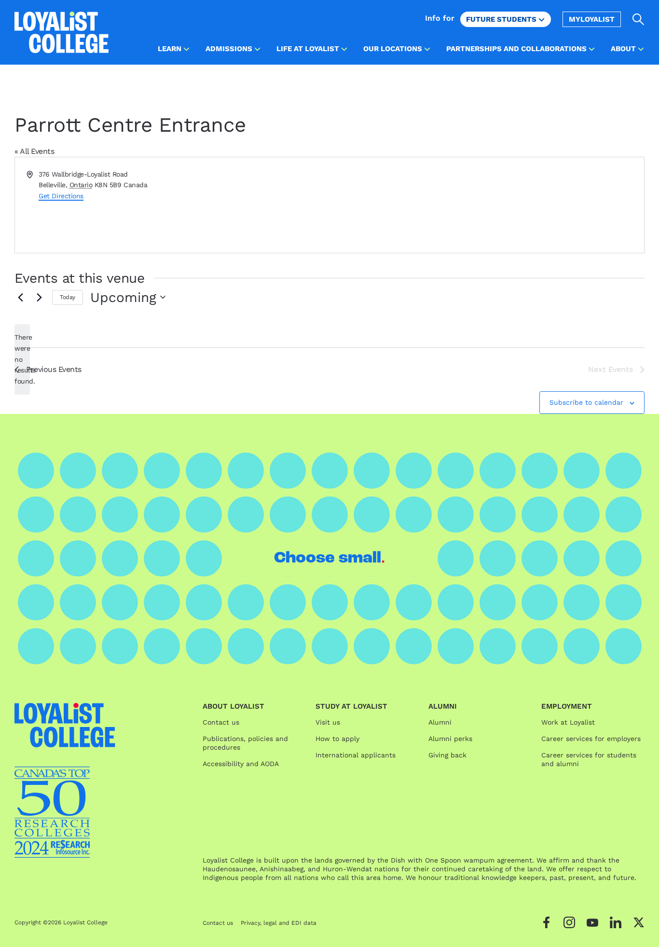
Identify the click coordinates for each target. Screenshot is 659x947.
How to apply (337, 738)
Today (67, 297)
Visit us (328, 722)
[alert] (22, 359)
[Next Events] (39, 297)
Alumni (440, 722)
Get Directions (61, 196)
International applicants (356, 755)
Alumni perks (450, 738)
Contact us (221, 722)
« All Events (34, 151)
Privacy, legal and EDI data (278, 923)
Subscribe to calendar (586, 402)
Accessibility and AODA (241, 764)
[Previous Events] (20, 297)
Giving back (447, 755)
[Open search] (638, 19)
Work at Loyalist (568, 722)
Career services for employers (591, 738)
